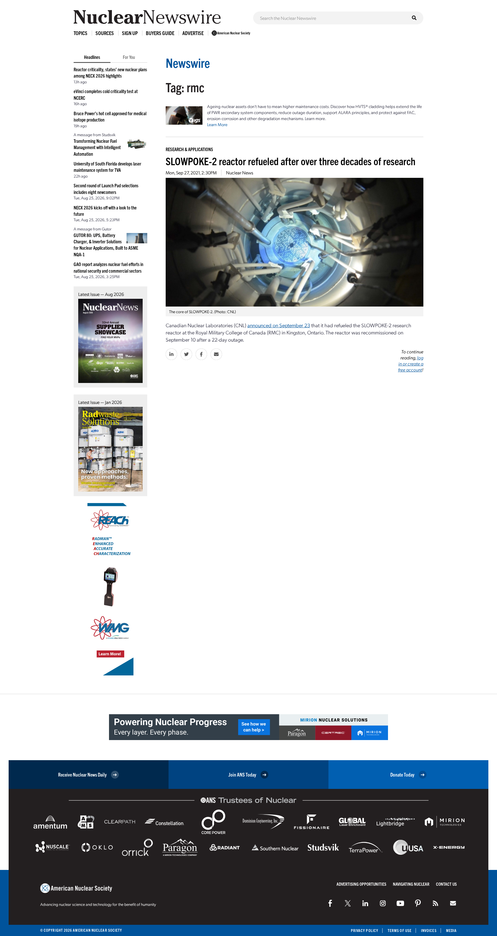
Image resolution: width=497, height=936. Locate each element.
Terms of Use (400, 930)
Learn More (217, 124)
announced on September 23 (278, 325)
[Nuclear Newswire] (435, 903)
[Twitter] (347, 903)
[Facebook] (330, 903)
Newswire (188, 62)
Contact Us (446, 884)
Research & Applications (189, 149)
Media (451, 930)
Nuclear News (239, 173)
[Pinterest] (418, 903)
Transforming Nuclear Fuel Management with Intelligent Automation (97, 147)
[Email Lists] (453, 903)
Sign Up (130, 33)
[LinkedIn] (365, 903)
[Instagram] (383, 903)
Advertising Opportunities (361, 884)
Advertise (193, 33)
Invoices (429, 930)
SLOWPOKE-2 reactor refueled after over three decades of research (290, 160)
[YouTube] (400, 903)
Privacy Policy (364, 930)
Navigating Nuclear (411, 884)
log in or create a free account (410, 364)
